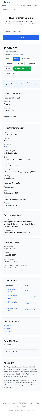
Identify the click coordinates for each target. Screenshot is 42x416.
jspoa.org (7, 328)
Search (21, 37)
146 (5, 147)
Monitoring (5, 10)
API (32, 403)
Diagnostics (31, 64)
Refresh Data (10, 73)
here (8, 85)
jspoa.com (8, 325)
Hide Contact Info (23, 69)
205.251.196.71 (30, 303)
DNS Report (23, 403)
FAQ (37, 403)
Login (14, 10)
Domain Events (32, 5)
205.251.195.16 (30, 309)
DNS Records (27, 59)
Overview (6, 403)
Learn (15, 403)
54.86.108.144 (18, 55)
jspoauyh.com (9, 331)
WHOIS (4, 5)
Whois (8, 59)
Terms (17, 406)
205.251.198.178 (30, 290)
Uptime (22, 5)
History (8, 69)
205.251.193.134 (30, 297)
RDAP (11, 5)
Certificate (9, 64)
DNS (16, 5)
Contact (24, 406)
